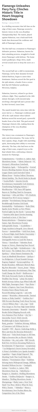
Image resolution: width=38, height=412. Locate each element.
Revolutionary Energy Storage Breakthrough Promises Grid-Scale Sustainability (18, 203)
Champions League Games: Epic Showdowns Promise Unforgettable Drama (17, 223)
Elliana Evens (7, 175)
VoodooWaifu (8, 181)
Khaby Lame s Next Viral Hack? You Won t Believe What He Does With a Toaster (17, 385)
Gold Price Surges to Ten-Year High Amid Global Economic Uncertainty (18, 306)
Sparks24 (5, 253)
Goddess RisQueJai (16, 376)
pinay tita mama (26, 279)
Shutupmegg (7, 382)
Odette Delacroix (25, 161)
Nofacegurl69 (23, 167)
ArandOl (5, 329)
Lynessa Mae (30, 212)
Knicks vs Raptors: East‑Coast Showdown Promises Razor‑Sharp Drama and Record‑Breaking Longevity (18, 290)
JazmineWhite (15, 231)
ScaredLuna (13, 242)
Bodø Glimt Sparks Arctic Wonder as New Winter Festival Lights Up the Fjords (18, 209)
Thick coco (6, 334)
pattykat (5, 200)
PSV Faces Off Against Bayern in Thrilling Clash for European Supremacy (17, 192)
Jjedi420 (30, 256)
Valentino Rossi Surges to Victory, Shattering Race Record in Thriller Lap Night (18, 245)
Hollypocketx (7, 237)
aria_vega (24, 304)
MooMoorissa (7, 189)
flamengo (5, 23)
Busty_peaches (7, 323)
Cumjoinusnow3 (8, 159)
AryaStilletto (25, 226)
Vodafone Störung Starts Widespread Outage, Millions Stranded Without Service (19, 362)
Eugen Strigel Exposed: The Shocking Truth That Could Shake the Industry (17, 357)
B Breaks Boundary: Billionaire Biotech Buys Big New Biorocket (18, 265)
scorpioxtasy (30, 346)
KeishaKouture (25, 248)
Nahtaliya (19, 387)
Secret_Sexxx (23, 268)
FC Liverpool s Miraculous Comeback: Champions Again (19, 164)
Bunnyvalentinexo (9, 220)
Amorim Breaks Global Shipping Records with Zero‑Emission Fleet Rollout (19, 312)
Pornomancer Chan (17, 360)
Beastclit (24, 309)
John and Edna (18, 195)
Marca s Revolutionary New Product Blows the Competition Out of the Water (17, 390)
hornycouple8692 (23, 262)
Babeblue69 (24, 371)
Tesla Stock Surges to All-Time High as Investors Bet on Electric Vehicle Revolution (19, 337)
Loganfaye (6, 354)
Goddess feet (28, 298)
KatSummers (19, 206)
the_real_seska (17, 340)
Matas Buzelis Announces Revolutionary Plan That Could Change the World (19, 270)
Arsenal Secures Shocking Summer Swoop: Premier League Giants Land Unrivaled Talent (19, 170)
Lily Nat (28, 315)
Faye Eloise (30, 284)
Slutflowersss (28, 273)
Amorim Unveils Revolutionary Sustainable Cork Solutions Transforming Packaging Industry (18, 184)
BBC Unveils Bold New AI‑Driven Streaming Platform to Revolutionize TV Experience (18, 343)
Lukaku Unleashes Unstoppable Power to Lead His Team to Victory (17, 240)
